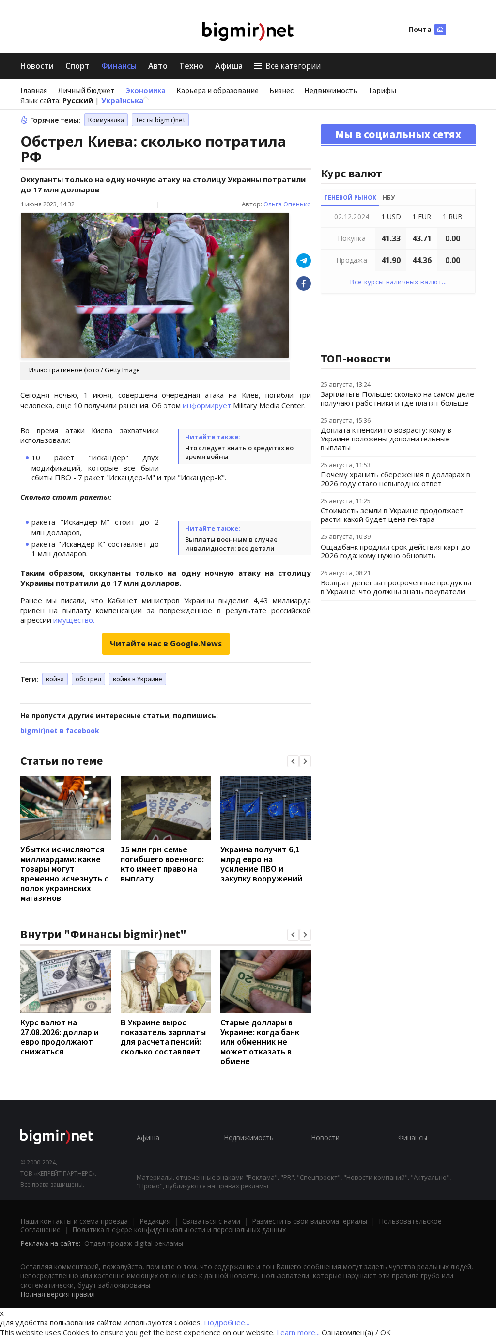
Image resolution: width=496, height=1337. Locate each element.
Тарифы (382, 90)
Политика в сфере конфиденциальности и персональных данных (179, 1229)
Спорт (77, 66)
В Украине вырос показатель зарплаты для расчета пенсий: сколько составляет (163, 1037)
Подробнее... (226, 1322)
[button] (293, 761)
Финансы (119, 66)
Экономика (145, 90)
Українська (122, 100)
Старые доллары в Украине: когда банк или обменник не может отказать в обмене (259, 1042)
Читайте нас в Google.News (166, 643)
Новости (37, 66)
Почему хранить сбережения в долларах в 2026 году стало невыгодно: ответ (395, 479)
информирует (207, 405)
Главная (33, 90)
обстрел (88, 679)
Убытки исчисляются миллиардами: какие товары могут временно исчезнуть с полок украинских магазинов (64, 873)
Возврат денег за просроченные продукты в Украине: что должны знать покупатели (396, 587)
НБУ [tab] (389, 197)
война (55, 679)
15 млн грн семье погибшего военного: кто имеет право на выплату (162, 864)
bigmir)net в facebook (59, 730)
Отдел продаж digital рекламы (133, 1243)
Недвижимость (330, 90)
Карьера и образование (217, 90)
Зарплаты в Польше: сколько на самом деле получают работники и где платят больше (397, 398)
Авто (158, 66)
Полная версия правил (57, 1294)
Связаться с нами (211, 1221)
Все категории (293, 66)
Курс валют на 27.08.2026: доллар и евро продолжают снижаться (59, 1037)
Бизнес (281, 90)
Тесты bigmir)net (160, 119)
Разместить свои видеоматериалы (309, 1221)
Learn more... (298, 1332)
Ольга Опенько (287, 204)
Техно (191, 66)
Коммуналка (106, 119)
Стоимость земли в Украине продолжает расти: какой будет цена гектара (392, 514)
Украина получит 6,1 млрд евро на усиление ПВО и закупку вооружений (261, 864)
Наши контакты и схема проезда (74, 1221)
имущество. (73, 620)
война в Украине (137, 679)
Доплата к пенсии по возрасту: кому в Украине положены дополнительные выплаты (386, 438)
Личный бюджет (86, 90)
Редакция (155, 1221)
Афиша (229, 66)
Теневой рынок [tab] (350, 197)
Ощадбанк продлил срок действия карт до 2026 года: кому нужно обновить (395, 551)
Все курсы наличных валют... (398, 281)
